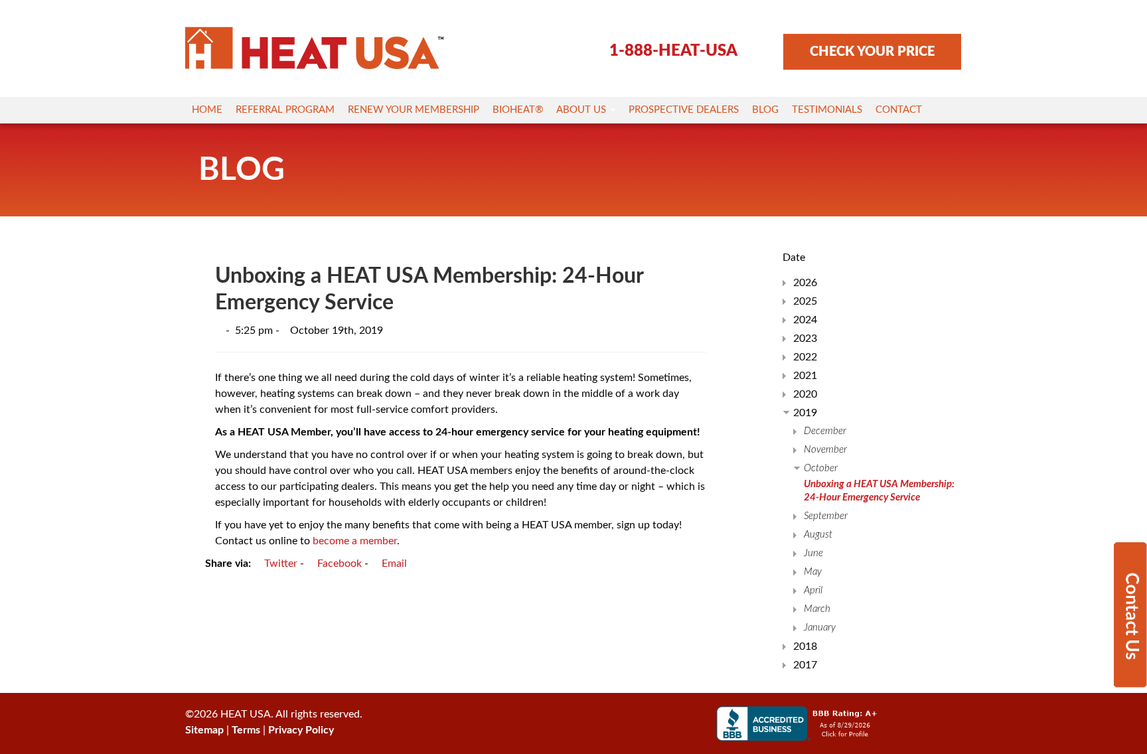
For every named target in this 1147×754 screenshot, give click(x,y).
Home (207, 110)
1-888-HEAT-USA (673, 51)
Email (393, 563)
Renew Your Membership (413, 110)
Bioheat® (518, 110)
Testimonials (827, 110)
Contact (899, 110)
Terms (246, 730)
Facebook (338, 563)
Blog (765, 110)
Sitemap (204, 730)
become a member (355, 541)
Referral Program (285, 110)
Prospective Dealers (684, 110)
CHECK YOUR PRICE (872, 51)
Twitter (279, 563)
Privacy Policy (301, 730)
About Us (582, 110)
